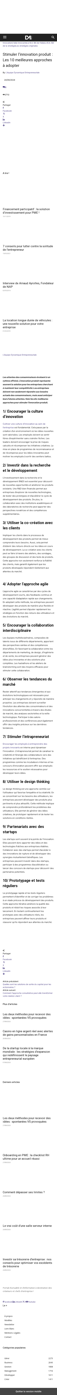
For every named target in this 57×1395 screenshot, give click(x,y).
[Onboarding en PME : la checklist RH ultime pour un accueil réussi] (28, 1139)
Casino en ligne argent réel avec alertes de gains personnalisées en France (28, 1033)
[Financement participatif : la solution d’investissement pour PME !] (28, 193)
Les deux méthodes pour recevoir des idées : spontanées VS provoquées (27, 1016)
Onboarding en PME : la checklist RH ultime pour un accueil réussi (26, 1157)
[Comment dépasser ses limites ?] (28, 1176)
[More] (28, 125)
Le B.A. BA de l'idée (35, 43)
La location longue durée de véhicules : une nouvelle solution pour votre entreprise (27, 324)
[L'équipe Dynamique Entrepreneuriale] (11, 352)
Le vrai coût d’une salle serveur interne (27, 1225)
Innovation (7, 43)
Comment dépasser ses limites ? (24, 1192)
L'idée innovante (19, 43)
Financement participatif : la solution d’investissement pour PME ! (26, 211)
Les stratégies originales (27, 46)
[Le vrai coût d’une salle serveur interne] (28, 1209)
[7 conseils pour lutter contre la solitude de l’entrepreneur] (28, 230)
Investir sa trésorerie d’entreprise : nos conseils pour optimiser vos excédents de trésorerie (27, 1263)
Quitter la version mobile (28, 1391)
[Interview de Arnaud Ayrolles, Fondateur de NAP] (28, 267)
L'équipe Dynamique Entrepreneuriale (22, 72)
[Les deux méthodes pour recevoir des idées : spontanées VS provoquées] (28, 1102)
